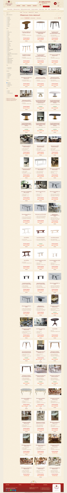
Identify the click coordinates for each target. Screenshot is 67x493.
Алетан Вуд (9, 45)
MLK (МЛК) (9, 43)
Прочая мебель (53, 9)
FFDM (8, 37)
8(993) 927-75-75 (33, 488)
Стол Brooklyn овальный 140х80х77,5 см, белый (26, 55)
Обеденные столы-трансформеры (11, 99)
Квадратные (9, 83)
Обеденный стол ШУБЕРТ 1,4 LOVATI (55, 283)
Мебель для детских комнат (25, 9)
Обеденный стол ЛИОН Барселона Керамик (55, 146)
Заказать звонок (46, 6)
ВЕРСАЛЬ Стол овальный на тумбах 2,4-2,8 (55, 423)
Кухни (49, 9)
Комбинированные (10, 93)
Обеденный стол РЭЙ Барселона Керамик (40, 146)
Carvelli (9, 34)
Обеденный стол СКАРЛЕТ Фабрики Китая (54, 306)
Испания (9, 20)
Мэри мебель (9, 52)
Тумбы (46, 9)
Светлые (9, 90)
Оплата (23, 5)
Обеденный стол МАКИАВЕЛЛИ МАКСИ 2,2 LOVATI (54, 215)
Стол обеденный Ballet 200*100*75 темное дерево (26, 283)
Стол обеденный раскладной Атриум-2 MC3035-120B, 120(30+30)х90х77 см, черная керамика (55, 124)
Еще (58, 9)
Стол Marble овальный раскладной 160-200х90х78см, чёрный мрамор (40, 55)
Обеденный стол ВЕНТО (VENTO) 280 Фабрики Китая (55, 78)
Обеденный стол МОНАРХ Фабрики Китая (54, 399)
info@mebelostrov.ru (44, 3)
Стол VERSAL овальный (41, 237)
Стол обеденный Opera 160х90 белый (54, 261)
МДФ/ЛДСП (9, 75)
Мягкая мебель (9, 9)
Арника (9, 48)
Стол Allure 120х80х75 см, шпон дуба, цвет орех (26, 32)
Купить (26, 40)
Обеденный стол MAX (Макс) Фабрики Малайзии (41, 376)
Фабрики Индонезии (10, 58)
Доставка (18, 5)
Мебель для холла (16, 9)
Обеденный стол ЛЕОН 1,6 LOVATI (26, 215)
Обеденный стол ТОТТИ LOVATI (40, 214)
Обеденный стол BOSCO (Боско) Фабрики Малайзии (55, 352)
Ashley (8, 33)
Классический (9, 67)
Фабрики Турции (10, 62)
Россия (8, 25)
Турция (8, 26)
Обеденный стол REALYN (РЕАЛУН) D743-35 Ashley (40, 423)
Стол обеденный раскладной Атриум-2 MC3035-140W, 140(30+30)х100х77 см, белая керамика (55, 101)
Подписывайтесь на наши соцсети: (10, 488)
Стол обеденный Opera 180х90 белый (40, 261)
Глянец (8, 76)
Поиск (16, 95)
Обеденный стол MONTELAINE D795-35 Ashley (40, 169)
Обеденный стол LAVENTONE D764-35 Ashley (55, 169)
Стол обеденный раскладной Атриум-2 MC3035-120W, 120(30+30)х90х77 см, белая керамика (41, 124)
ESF (8, 36)
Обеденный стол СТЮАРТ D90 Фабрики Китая (55, 55)
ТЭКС (8, 57)
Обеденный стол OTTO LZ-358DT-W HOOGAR (26, 146)
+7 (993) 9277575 (45, 2)
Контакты (35, 5)
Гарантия (29, 5)
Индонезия (9, 19)
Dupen (8, 35)
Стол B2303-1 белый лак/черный (40, 329)
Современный (9, 68)
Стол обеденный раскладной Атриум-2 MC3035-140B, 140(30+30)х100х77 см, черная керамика (26, 124)
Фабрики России (10, 61)
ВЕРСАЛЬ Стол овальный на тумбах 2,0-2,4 (26, 445)
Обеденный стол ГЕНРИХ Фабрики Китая (54, 445)
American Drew (10, 32)
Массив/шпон (9, 74)
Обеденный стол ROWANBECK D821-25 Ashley (26, 192)
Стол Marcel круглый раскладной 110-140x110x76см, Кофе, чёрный (55, 32)
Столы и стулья (41, 9)
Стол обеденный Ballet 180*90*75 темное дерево (40, 283)
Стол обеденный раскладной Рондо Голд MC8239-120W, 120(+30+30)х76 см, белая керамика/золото (41, 101)
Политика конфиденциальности (29, 492)
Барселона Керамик (10, 49)
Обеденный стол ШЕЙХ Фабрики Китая (26, 423)
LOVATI (8, 42)
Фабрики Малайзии (10, 60)
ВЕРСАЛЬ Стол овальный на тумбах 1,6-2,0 (40, 445)
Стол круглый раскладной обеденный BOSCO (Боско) (26, 352)
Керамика (9, 73)
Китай (8, 22)
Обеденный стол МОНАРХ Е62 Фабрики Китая (26, 468)
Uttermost (9, 44)
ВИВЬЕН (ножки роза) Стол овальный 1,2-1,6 (40, 352)
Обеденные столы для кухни (10, 98)
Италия (8, 21)
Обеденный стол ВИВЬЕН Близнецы (40, 399)
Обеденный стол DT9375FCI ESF (40, 192)
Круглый (9, 86)
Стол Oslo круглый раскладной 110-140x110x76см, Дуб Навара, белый (40, 32)
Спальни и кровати (34, 9)
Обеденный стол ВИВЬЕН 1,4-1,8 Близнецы (26, 399)
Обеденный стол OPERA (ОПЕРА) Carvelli (40, 468)
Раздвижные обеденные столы (11, 100)
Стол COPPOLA (26, 237)
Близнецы (9, 50)
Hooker (8, 40)
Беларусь (9, 18)
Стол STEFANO (54, 328)
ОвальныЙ (9, 82)
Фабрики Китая (10, 59)
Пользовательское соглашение (38, 492)
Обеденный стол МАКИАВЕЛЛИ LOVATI (40, 306)
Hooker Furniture (10, 41)
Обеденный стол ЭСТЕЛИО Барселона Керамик (26, 169)
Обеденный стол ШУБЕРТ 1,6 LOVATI (55, 192)
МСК (8, 51)
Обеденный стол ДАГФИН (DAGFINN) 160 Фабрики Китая (40, 78)
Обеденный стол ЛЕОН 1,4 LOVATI (26, 306)
